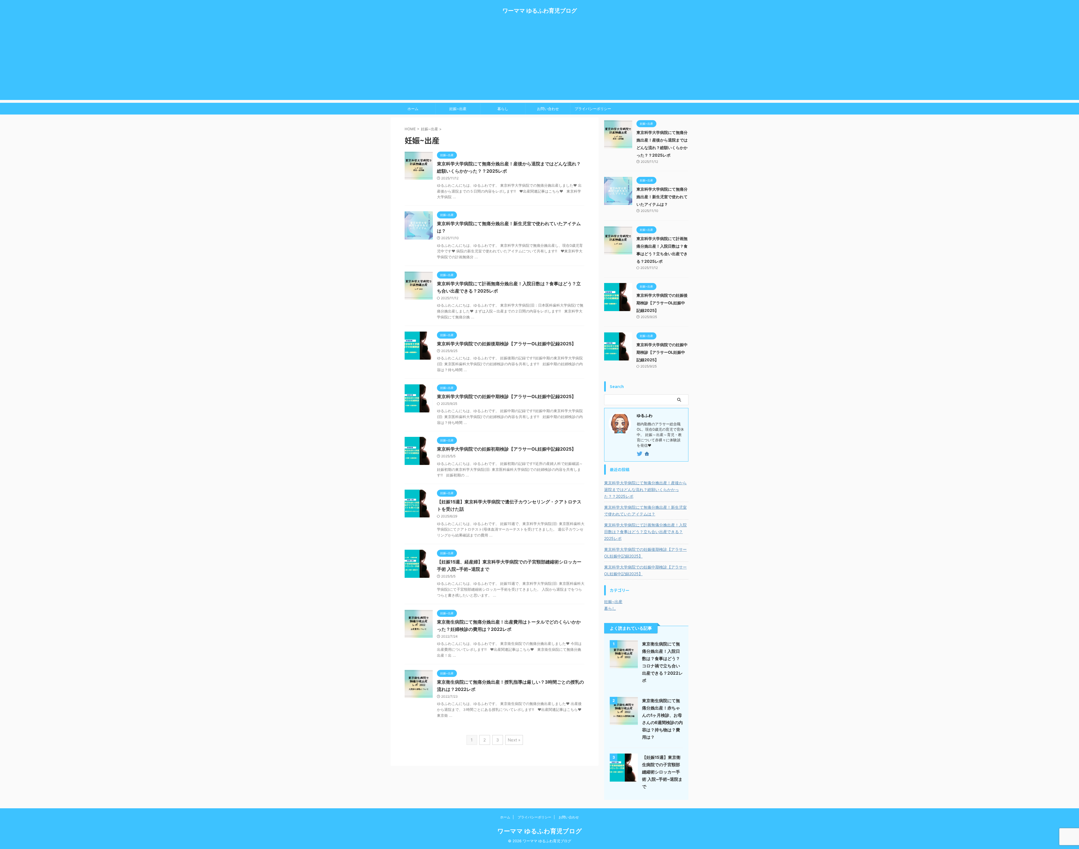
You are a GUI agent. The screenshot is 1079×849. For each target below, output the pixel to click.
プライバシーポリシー (593, 108)
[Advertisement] (539, 60)
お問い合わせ (548, 108)
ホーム (412, 108)
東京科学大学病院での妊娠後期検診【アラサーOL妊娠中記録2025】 (506, 343)
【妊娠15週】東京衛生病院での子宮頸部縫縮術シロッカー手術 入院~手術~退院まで (662, 772)
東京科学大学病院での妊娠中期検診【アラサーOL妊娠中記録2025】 (506, 396)
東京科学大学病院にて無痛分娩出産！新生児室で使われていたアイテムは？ (662, 197)
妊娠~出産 (457, 108)
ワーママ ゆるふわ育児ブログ (539, 10)
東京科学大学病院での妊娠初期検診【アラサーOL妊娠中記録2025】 (506, 449)
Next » (514, 740)
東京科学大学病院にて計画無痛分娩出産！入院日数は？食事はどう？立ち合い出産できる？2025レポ (645, 531)
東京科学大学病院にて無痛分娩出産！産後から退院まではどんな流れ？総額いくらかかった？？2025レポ (645, 489)
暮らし (502, 108)
